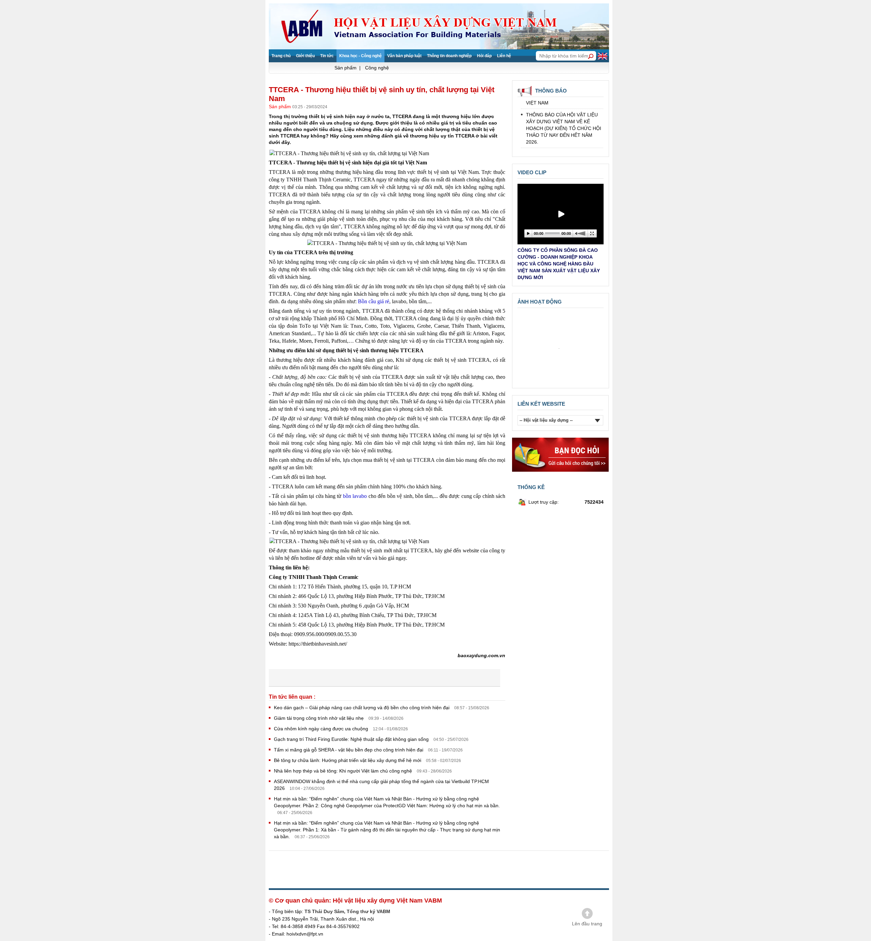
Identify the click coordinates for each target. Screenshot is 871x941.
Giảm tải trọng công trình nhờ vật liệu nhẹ (319, 718)
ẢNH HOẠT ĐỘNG (539, 302)
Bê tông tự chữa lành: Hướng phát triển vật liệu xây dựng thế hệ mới (348, 760)
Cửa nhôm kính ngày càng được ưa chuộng (321, 728)
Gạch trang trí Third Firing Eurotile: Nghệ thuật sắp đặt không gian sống (352, 739)
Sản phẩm (280, 106)
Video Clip (531, 172)
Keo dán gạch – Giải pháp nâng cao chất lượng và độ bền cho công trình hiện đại (362, 707)
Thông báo (551, 91)
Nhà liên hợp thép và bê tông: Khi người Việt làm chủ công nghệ (343, 771)
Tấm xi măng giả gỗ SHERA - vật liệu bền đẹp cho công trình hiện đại (349, 749)
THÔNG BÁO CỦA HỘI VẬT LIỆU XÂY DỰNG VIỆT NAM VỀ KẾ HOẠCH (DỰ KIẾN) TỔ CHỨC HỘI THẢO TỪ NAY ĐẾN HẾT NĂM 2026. (563, 119)
